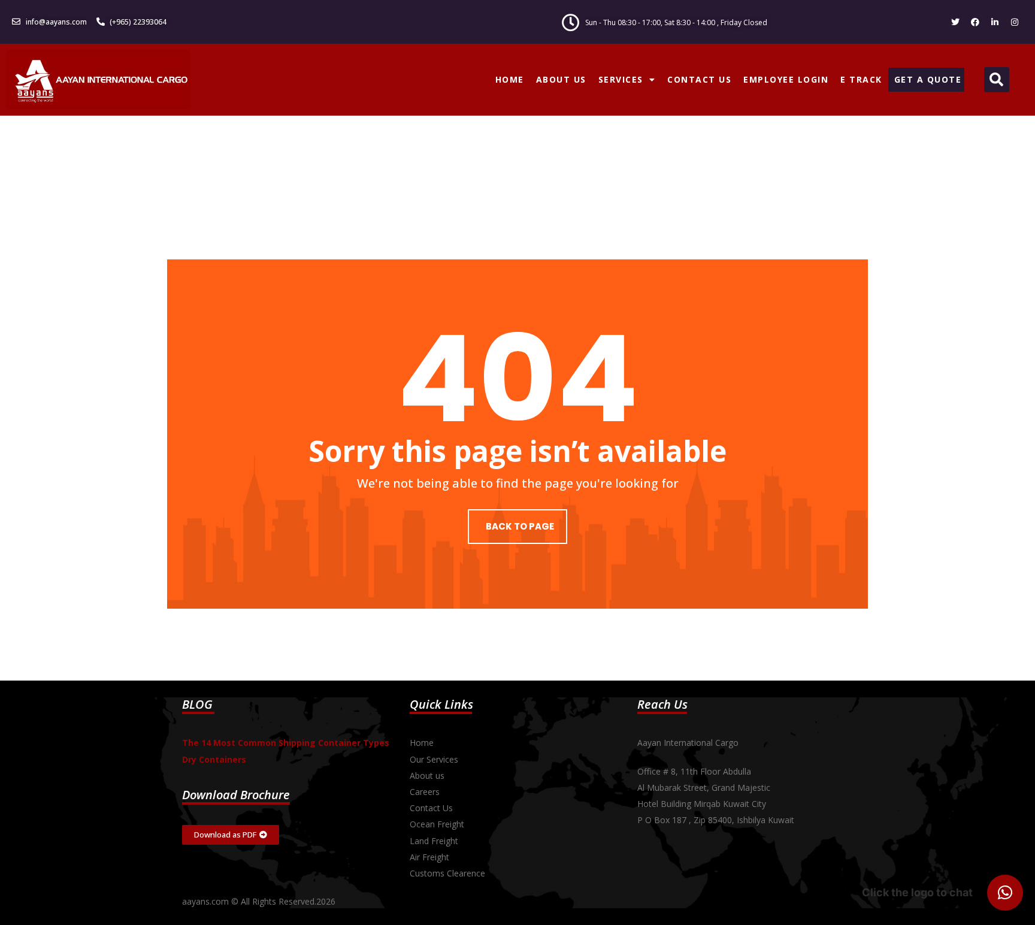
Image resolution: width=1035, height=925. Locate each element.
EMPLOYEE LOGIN (785, 79)
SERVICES (620, 79)
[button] (996, 79)
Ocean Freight (437, 824)
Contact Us (431, 808)
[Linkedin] (994, 22)
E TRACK (861, 79)
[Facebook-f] (975, 22)
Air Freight (429, 857)
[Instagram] (1014, 22)
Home (422, 742)
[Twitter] (955, 22)
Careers (425, 791)
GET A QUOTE (928, 79)
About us (427, 775)
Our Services (434, 759)
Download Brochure (236, 795)
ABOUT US (561, 79)
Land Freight (434, 841)
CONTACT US (699, 79)
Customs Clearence (447, 873)
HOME (509, 79)
